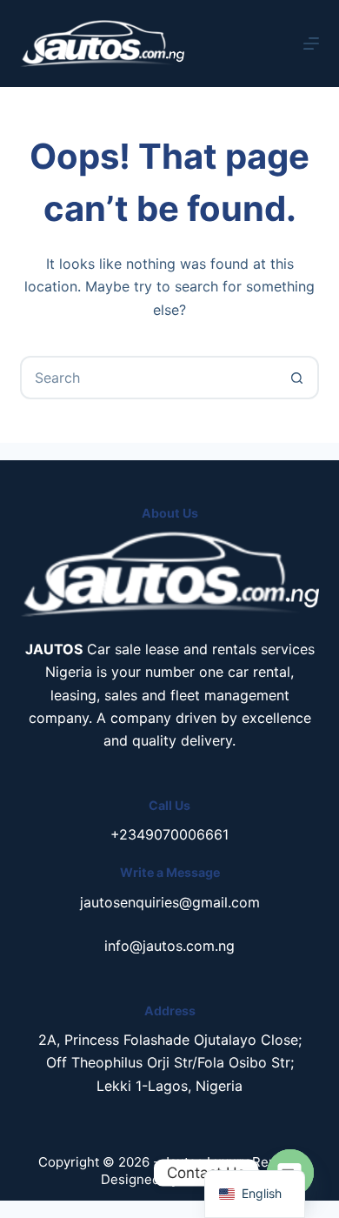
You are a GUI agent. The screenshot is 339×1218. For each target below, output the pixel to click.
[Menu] (311, 43)
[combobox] (149, 377)
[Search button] (297, 378)
